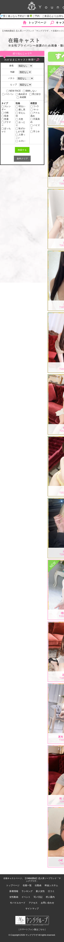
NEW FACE (15, 91)
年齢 (13, 72)
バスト (11, 78)
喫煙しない (31, 91)
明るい (22, 106)
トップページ (38, 22)
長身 (6, 116)
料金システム (51, 885)
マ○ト (36, 109)
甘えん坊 (20, 114)
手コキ (36, 131)
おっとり (20, 123)
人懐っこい (20, 136)
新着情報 (13, 891)
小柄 (6, 112)
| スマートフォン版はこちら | (32, 929)
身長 (12, 65)
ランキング (27, 891)
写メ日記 (38, 897)
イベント (26, 897)
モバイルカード (17, 902)
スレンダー (6, 108)
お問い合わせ (47, 902)
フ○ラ (36, 106)
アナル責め (35, 114)
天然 (21, 119)
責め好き (22, 94)
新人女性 (40, 891)
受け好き (36, 94)
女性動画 (13, 897)
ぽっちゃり (6, 130)
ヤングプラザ (31, 935)
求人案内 (50, 897)
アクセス (33, 902)
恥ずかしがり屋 (20, 130)
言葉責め (35, 120)
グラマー (6, 123)
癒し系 (22, 109)
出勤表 (38, 885)
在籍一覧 (27, 885)
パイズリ (35, 127)
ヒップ (13, 84)
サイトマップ (32, 908)
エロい (22, 141)
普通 (6, 119)
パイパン (9, 94)
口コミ (51, 891)
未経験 (23, 97)
